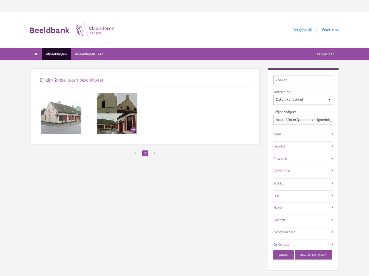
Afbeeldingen (56, 54)
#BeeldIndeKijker (89, 54)
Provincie (280, 158)
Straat (278, 183)
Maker (278, 207)
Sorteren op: (282, 92)
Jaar (276, 195)
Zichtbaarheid (284, 232)
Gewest (279, 146)
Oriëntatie (281, 244)
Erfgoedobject (284, 112)
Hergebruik (302, 29)
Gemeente (281, 170)
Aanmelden (326, 54)
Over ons (330, 29)
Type (277, 134)
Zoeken (283, 255)
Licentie (279, 219)
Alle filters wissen (313, 255)
